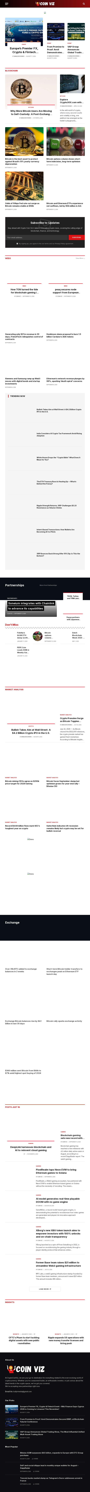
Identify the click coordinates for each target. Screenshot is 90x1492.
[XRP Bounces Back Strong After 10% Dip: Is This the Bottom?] (21, 555)
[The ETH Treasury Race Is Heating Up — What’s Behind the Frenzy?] (21, 483)
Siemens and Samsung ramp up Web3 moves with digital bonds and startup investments (22, 381)
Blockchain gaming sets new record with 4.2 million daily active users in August (72, 1137)
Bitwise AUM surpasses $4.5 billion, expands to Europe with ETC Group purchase (51, 1454)
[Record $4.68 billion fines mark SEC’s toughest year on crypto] (24, 805)
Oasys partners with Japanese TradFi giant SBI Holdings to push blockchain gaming (73, 618)
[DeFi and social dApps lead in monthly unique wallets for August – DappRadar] (11, 1468)
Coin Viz (18, 296)
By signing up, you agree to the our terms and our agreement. (46, 243)
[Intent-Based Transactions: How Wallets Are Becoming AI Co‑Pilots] (21, 531)
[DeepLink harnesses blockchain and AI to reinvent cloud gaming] (30, 1128)
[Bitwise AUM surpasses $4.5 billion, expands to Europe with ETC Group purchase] (11, 1455)
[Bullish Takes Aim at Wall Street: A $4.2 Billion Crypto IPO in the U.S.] (21, 411)
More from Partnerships (48, 585)
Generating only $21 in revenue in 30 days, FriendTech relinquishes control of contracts (24, 336)
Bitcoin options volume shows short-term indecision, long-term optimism (64, 160)
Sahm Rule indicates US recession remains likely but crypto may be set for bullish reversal (65, 828)
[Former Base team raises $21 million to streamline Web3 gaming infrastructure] (19, 1266)
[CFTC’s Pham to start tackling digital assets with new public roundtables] (24, 1318)
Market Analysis (66, 715)
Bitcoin (31, 107)
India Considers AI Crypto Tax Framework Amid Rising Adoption (59, 434)
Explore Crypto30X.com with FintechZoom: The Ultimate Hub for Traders (71, 101)
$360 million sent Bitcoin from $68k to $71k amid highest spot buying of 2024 (23, 1071)
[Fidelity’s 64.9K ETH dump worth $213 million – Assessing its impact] (10, 636)
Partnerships (12, 598)
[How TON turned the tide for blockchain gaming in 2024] (24, 275)
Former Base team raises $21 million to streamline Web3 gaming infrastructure (58, 1264)
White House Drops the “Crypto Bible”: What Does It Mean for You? (58, 459)
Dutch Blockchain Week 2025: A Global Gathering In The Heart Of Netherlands (78, 635)
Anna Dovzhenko (19, 56)
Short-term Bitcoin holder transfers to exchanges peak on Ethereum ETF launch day (64, 971)
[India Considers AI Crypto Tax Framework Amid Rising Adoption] (21, 435)
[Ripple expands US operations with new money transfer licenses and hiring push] (66, 1318)
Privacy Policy (60, 243)
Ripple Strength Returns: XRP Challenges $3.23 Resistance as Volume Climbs (57, 507)
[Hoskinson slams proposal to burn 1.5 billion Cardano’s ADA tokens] (66, 316)
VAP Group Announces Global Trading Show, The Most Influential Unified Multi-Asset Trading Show (76, 49)
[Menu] (6, 3)
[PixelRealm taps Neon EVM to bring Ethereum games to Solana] (19, 1173)
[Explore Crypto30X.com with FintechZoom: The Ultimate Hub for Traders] (72, 84)
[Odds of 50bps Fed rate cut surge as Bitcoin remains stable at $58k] (24, 186)
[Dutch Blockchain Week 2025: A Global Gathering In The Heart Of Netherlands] (65, 636)
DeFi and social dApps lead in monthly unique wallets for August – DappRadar (49, 1466)
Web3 (24, 286)
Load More (44, 1289)
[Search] (83, 3)
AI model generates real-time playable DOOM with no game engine (58, 1200)
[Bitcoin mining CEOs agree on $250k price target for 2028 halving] (24, 760)
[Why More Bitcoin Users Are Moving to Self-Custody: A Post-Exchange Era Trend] (31, 92)
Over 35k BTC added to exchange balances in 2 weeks (21, 970)
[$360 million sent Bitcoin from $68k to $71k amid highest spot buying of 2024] (24, 1048)
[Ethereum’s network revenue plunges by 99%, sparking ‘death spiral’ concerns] (66, 361)
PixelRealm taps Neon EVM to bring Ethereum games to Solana (56, 1171)
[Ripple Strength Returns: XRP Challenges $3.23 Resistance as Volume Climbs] (21, 507)
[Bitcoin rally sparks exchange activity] (66, 999)
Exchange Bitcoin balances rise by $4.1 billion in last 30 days (23, 1022)
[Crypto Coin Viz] (45, 3)
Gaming (30, 1143)
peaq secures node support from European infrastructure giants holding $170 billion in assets (66, 291)
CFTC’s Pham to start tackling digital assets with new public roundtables (24, 1340)
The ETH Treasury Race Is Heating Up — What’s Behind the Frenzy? (56, 483)
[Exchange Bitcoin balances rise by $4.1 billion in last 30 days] (24, 999)
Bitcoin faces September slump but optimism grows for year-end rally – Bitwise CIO (63, 783)
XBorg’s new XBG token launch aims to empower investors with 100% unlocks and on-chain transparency (58, 1233)
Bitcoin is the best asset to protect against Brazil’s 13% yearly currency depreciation (22, 161)
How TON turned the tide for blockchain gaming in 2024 (24, 291)
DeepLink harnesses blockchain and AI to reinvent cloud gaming (30, 1149)
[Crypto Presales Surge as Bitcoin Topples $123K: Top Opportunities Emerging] (72, 702)
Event (24, 44)
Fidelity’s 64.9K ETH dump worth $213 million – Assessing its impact (23, 635)
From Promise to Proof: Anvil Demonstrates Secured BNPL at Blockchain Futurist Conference (55, 49)
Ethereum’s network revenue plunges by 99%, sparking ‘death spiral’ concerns (65, 379)
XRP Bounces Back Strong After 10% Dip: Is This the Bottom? (58, 555)
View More (79, 258)
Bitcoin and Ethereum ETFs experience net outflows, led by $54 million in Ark (65, 204)
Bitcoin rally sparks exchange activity (64, 1021)
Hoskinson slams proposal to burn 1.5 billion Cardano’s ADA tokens (64, 335)
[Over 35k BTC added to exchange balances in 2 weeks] (24, 947)
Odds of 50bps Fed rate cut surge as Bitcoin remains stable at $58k (22, 204)
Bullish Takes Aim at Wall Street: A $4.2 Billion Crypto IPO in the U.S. (59, 410)
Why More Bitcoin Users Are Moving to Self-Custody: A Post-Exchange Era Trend (31, 113)
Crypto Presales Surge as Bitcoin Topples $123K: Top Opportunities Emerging (71, 720)
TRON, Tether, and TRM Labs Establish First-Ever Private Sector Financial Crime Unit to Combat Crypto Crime (73, 597)
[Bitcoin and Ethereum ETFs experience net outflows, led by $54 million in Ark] (66, 186)
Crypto (31, 726)
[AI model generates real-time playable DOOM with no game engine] (19, 1202)
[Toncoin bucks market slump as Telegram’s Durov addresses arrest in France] (11, 1481)
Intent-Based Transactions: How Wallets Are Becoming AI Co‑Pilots (55, 531)
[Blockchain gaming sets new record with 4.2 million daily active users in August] (73, 1120)
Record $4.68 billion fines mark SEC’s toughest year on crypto (22, 827)
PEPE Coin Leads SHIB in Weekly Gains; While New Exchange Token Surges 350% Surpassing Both (23, 650)
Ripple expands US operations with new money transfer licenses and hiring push (66, 1340)
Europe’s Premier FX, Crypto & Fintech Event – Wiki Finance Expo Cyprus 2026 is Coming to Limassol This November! (24, 50)
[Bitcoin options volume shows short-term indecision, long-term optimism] (66, 141)
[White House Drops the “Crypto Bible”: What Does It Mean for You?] (21, 459)
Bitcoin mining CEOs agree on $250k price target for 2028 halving (22, 782)
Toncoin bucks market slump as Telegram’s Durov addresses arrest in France (51, 1479)
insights (16, 1334)
